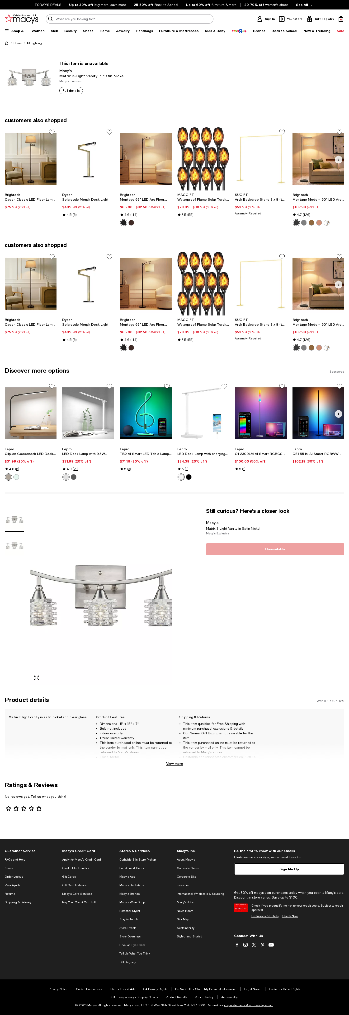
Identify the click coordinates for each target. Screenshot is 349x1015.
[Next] (338, 159)
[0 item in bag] (341, 19)
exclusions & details (228, 728)
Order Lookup (14, 876)
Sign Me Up (289, 869)
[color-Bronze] (131, 223)
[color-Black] (8, 477)
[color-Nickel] (304, 223)
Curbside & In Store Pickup (137, 859)
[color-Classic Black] (296, 223)
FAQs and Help (15, 859)
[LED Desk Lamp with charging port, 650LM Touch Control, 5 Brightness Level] (203, 413)
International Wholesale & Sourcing (200, 893)
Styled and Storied (189, 936)
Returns (10, 893)
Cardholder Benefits (75, 868)
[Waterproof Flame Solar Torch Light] (203, 158)
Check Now (290, 916)
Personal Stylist (129, 911)
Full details (71, 90)
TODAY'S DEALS (48, 5)
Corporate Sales (187, 868)
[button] (88, 596)
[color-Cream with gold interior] (327, 223)
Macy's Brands (129, 893)
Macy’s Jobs (185, 902)
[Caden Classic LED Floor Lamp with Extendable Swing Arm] (31, 158)
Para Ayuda (12, 885)
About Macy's (186, 859)
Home (18, 43)
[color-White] (16, 477)
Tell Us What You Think (134, 953)
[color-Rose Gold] (319, 223)
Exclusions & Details (264, 916)
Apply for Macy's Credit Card (81, 859)
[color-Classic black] (124, 223)
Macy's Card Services (77, 893)
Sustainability (185, 928)
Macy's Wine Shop (132, 902)
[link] (31, 200)
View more (174, 763)
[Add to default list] (52, 132)
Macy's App (127, 876)
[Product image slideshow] (101, 596)
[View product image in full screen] (36, 678)
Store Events (127, 928)
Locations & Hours (131, 868)
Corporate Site (186, 876)
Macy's (65, 70)
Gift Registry (127, 962)
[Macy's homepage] (7, 43)
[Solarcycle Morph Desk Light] (88, 158)
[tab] (14, 520)
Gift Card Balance (74, 885)
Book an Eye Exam (132, 945)
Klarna (9, 868)
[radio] (123, 223)
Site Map (183, 919)
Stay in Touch (128, 919)
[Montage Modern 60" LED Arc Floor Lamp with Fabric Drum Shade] (318, 158)
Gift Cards (69, 876)
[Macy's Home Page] (21, 19)
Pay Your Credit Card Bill (79, 902)
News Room (185, 911)
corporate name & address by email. (248, 1005)
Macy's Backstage (131, 885)
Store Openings (130, 936)
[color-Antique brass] (311, 223)
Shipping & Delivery (18, 902)
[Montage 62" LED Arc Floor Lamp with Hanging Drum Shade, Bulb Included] (146, 158)
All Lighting (34, 43)
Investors (183, 885)
